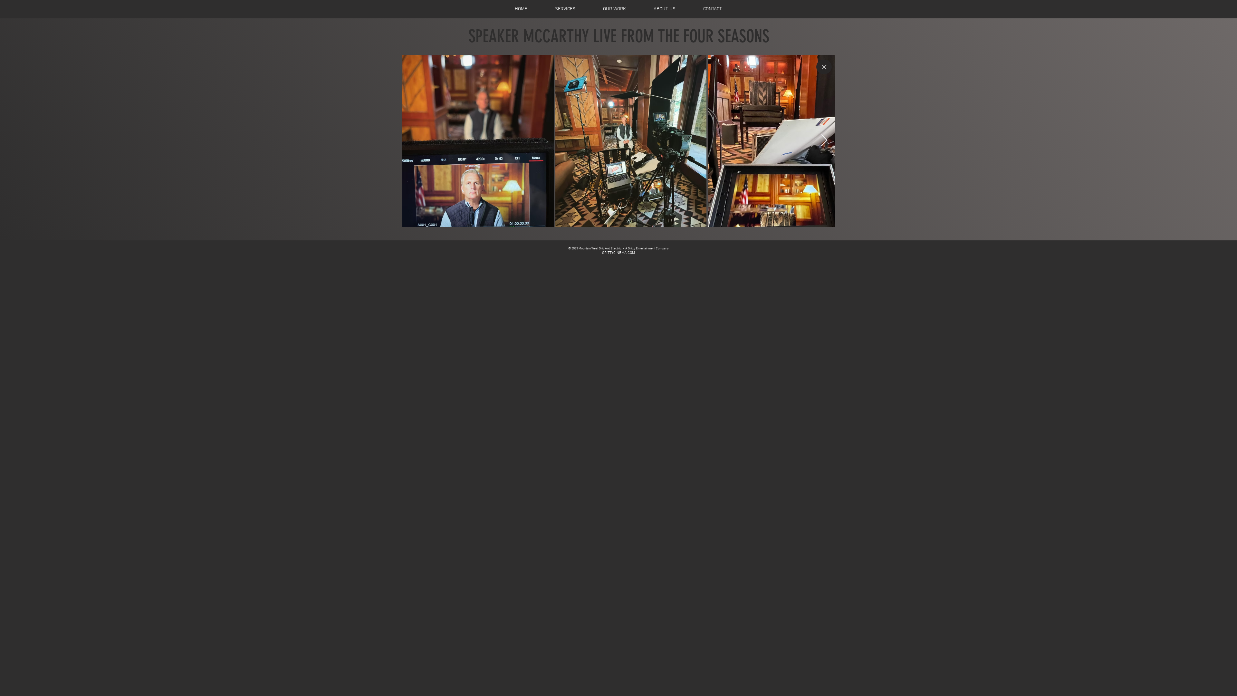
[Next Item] (824, 140)
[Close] (824, 67)
